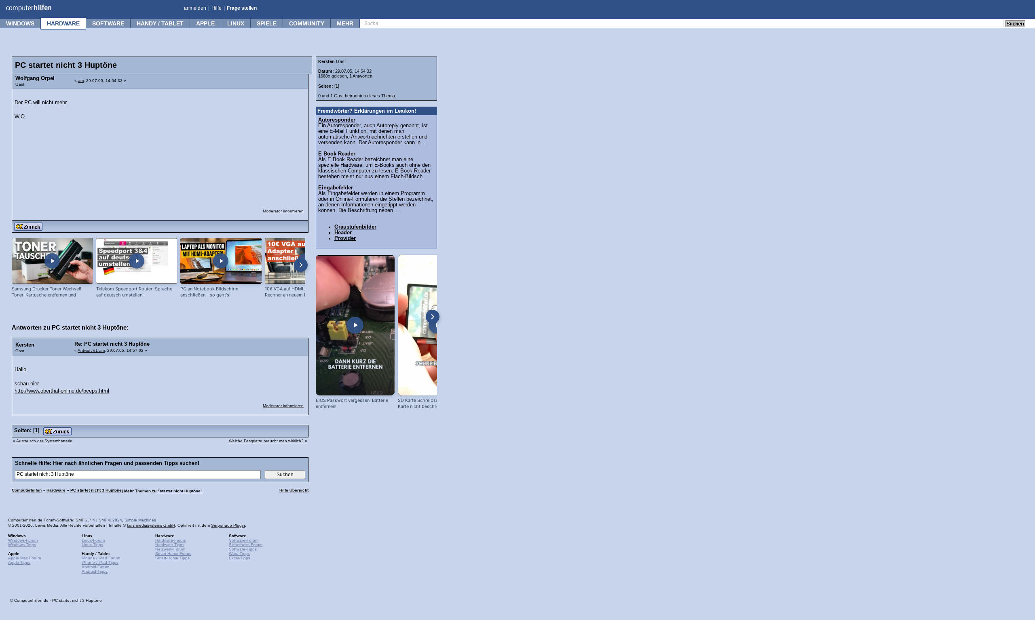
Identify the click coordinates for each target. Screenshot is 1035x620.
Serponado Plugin (228, 525)
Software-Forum (243, 540)
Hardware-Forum (170, 540)
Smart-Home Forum (173, 553)
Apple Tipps (19, 562)
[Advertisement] (243, 143)
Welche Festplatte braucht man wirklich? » (268, 441)
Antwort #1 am (91, 350)
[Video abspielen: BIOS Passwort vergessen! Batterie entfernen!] (355, 325)
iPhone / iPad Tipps (100, 562)
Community (306, 23)
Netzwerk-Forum (170, 549)
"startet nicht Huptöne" (180, 491)
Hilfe (216, 8)
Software (108, 23)
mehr (345, 23)
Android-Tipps (95, 571)
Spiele (267, 23)
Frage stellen (242, 8)
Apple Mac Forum (24, 558)
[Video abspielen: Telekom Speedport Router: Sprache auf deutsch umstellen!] (136, 261)
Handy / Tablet (160, 23)
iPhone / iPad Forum (101, 558)
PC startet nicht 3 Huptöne (96, 490)
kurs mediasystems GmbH (151, 525)
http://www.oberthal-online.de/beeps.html (62, 391)
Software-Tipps (243, 549)
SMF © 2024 (110, 520)
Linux (235, 23)
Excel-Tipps (239, 558)
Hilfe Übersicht (293, 490)
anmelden (195, 8)
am (81, 80)
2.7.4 (90, 520)
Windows (20, 23)
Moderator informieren (283, 211)
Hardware (63, 23)
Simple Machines (140, 520)
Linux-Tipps (92, 544)
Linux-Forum (93, 540)
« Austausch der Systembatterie (42, 441)
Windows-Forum (23, 540)
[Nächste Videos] (301, 265)
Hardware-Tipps (169, 544)
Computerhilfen (27, 490)
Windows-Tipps (22, 544)
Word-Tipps (239, 553)
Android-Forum (95, 567)
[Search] (1015, 24)
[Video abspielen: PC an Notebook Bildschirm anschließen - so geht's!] (221, 261)
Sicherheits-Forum (245, 544)
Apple (205, 23)
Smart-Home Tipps (172, 558)
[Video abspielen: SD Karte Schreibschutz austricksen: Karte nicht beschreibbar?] (437, 325)
